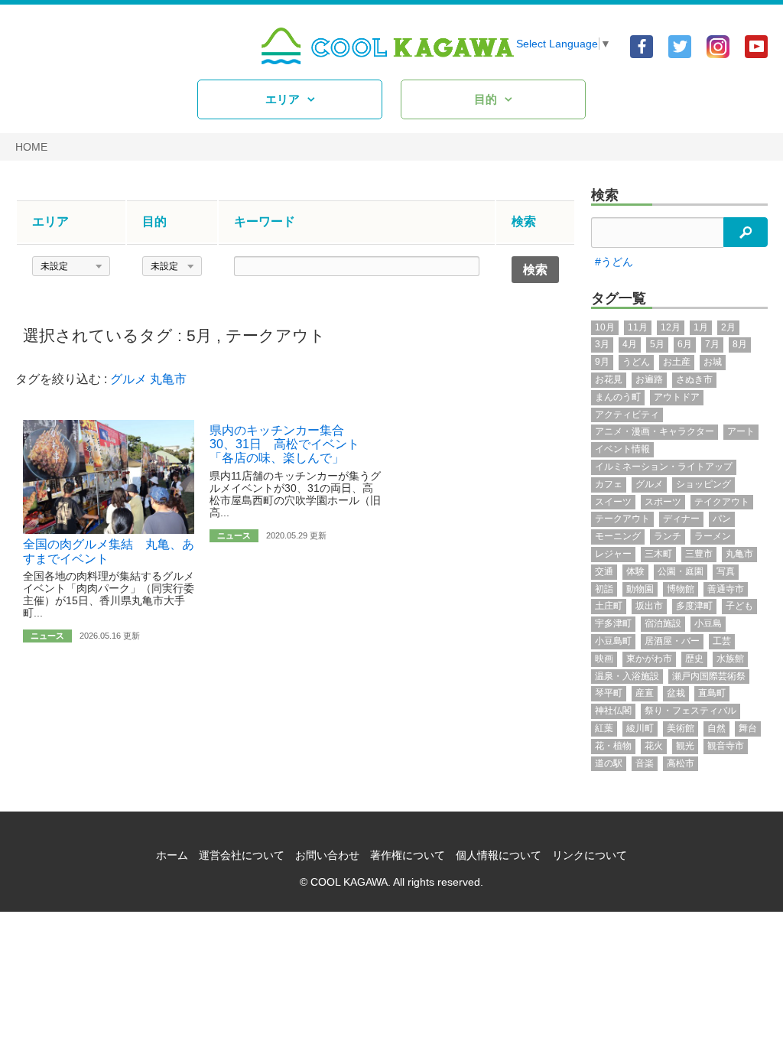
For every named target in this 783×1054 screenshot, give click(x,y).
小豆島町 (613, 641)
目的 (485, 99)
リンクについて (589, 855)
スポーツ (663, 501)
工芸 (722, 641)
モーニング (618, 536)
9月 (602, 361)
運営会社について (241, 855)
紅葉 (604, 728)
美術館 (680, 728)
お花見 (608, 379)
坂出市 (649, 605)
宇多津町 (613, 623)
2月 (728, 327)
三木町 (658, 553)
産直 (644, 693)
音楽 (644, 763)
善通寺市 (725, 589)
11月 (638, 327)
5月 (199, 335)
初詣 (604, 589)
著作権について (407, 855)
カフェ (608, 484)
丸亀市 (168, 378)
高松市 (680, 763)
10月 (605, 327)
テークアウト (276, 335)
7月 (712, 344)
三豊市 (699, 553)
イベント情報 (622, 449)
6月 (684, 344)
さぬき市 (694, 379)
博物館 (680, 589)
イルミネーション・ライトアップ (664, 466)
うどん (636, 361)
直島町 (712, 693)
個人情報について (498, 855)
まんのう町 (618, 397)
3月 (602, 344)
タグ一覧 (618, 298)
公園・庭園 (680, 571)
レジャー (613, 553)
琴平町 (608, 693)
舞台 (748, 728)
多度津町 (694, 605)
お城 (712, 361)
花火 (654, 745)
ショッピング (703, 484)
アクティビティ (627, 414)
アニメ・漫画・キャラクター (654, 431)
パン (722, 518)
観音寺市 (725, 745)
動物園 (640, 589)
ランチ (667, 536)
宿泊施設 (663, 623)
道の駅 (608, 763)
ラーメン (712, 536)
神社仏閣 (613, 710)
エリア (282, 99)
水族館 (730, 658)
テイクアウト (721, 501)
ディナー (681, 518)
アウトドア (677, 397)
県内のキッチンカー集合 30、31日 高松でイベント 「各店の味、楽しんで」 (291, 444)
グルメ (128, 378)
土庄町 (608, 605)
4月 (629, 344)
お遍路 (649, 379)
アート (741, 431)
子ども (739, 605)
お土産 (676, 361)
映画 (604, 658)
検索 (605, 195)
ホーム (172, 855)
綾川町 (640, 728)
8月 (740, 344)
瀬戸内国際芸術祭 (709, 676)
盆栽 (676, 693)
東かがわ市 (649, 658)
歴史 (694, 658)
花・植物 (613, 745)
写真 (725, 571)
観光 (685, 745)
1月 (701, 327)
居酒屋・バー (672, 641)
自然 (716, 728)
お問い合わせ (327, 855)
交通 (604, 571)
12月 (671, 327)
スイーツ (613, 501)
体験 (635, 571)
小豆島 (708, 623)
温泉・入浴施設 (627, 676)
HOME (31, 147)
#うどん (614, 261)
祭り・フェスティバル (690, 710)
